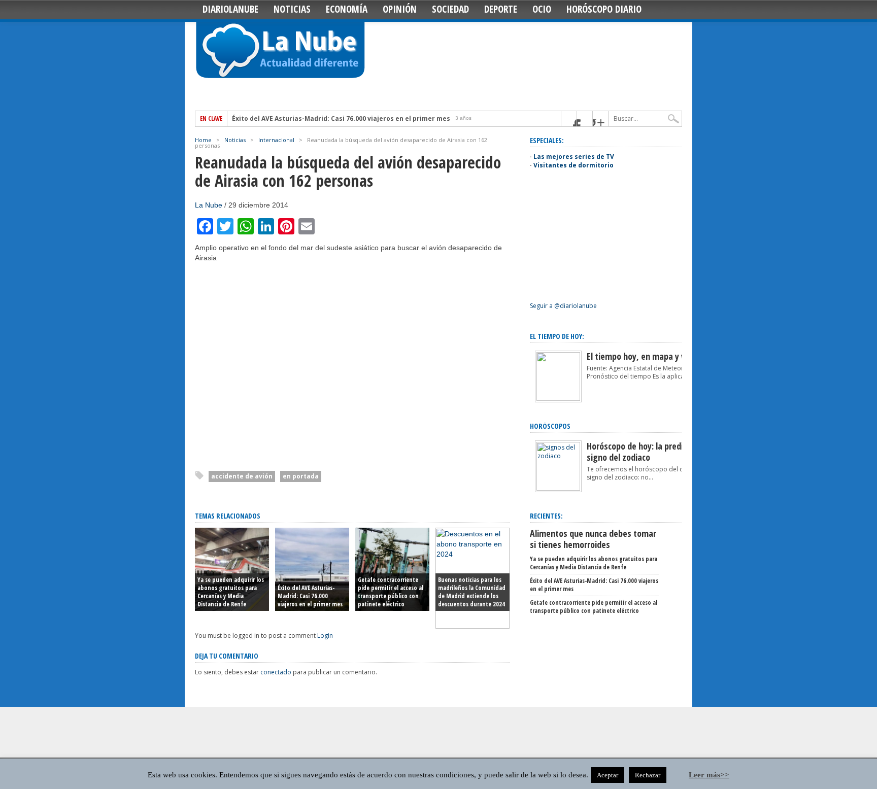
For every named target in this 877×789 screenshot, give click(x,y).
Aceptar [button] (607, 775)
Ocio (541, 9)
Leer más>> (709, 775)
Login (325, 635)
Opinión (400, 9)
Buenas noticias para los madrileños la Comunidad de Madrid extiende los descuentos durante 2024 (471, 591)
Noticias (292, 9)
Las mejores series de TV (573, 156)
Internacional (276, 140)
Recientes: (546, 516)
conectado (275, 672)
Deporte (500, 9)
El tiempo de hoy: (557, 336)
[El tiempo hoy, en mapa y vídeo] (558, 398)
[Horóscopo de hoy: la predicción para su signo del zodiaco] (558, 488)
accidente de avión (242, 476)
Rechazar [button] (647, 775)
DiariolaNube (230, 9)
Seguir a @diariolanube (563, 305)
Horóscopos (550, 426)
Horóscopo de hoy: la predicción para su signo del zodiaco (659, 451)
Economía (346, 9)
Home (203, 140)
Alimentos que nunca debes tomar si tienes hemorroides (593, 539)
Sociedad (450, 9)
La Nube (208, 205)
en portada (301, 476)
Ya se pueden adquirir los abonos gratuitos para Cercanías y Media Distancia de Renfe (230, 591)
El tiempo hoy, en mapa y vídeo (644, 356)
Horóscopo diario (604, 9)
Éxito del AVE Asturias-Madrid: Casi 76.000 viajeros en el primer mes (341, 119)
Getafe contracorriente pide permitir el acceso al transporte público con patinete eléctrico (390, 591)
